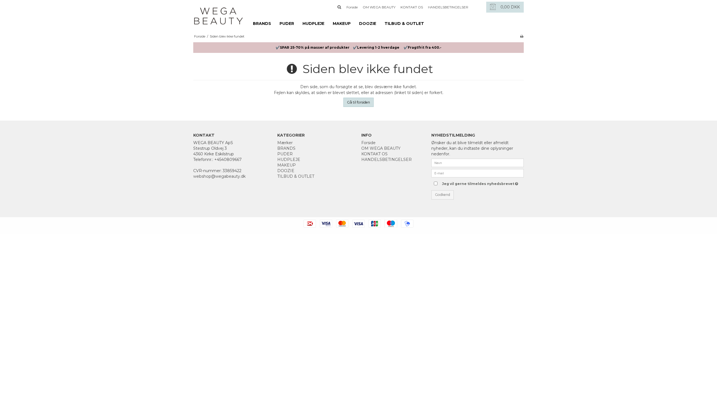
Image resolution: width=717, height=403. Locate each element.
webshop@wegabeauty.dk (219, 176)
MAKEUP (342, 23)
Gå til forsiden (358, 102)
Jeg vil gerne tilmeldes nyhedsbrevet (478, 182)
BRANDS (262, 23)
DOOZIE (367, 23)
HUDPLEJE (313, 23)
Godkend (442, 195)
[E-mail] (477, 172)
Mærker (285, 142)
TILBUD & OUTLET (404, 23)
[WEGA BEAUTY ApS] (218, 13)
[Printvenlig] (522, 36)
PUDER (287, 23)
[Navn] (477, 162)
